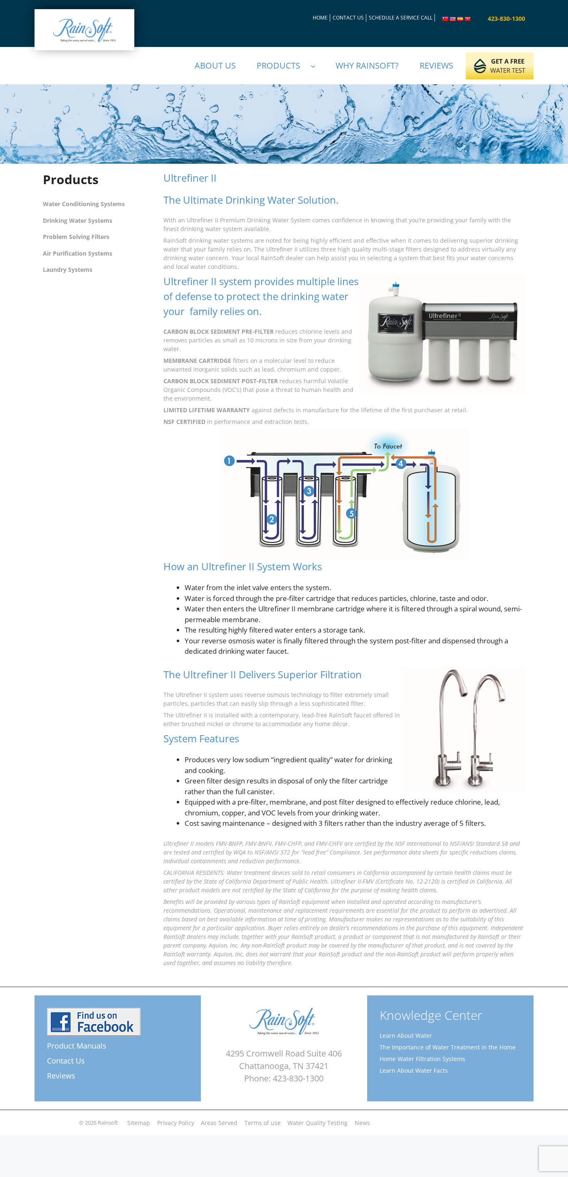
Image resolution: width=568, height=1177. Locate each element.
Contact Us (66, 1061)
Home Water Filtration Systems (422, 1059)
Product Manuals (76, 1046)
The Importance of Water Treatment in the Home (448, 1047)
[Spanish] (460, 19)
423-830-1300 (506, 18)
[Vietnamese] (467, 19)
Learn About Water (406, 1035)
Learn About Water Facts (414, 1070)
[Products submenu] (317, 65)
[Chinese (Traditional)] (445, 19)
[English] (452, 19)
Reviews (61, 1076)
